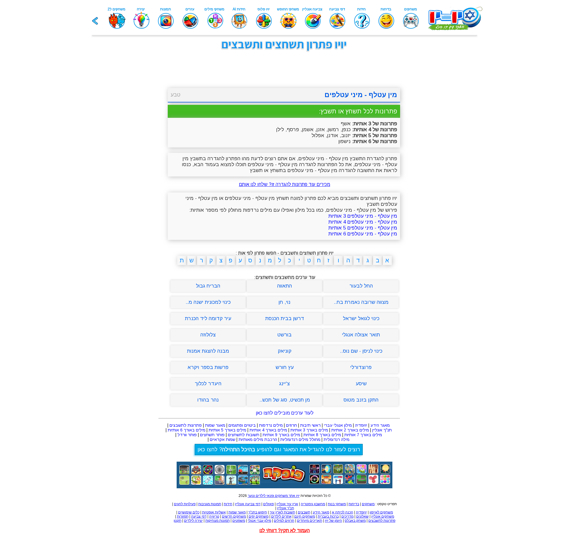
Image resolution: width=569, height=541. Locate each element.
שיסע (361, 383)
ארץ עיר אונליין (287, 504)
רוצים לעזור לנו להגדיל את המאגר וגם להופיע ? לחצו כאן (278, 449)
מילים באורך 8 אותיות (322, 434)
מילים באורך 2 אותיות (350, 430)
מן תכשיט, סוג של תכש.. (284, 400)
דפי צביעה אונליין (247, 504)
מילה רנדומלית (336, 439)
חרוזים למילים (284, 520)
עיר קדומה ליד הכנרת (208, 318)
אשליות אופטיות (214, 512)
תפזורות (182, 516)
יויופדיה (361, 425)
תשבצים (304, 512)
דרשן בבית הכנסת (284, 318)
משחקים (368, 504)
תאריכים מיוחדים (309, 520)
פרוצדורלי (361, 367)
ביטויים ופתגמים (242, 425)
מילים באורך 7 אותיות (363, 434)
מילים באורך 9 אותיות (281, 434)
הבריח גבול (208, 286)
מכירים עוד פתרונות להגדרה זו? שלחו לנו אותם (284, 184)
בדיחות (354, 504)
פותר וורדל (187, 434)
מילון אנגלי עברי (338, 425)
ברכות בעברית (328, 516)
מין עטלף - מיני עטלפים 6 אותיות (362, 234)
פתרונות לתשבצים (186, 425)
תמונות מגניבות (209, 504)
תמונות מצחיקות (217, 520)
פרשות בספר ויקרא (208, 367)
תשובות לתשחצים (243, 434)
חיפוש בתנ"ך (257, 512)
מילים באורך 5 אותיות (227, 430)
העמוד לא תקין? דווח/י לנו (284, 530)
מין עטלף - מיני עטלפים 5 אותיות (362, 228)
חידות (228, 504)
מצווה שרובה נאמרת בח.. (361, 302)
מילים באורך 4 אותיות (268, 430)
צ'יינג (284, 383)
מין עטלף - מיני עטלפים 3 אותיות (362, 216)
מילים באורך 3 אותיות (309, 430)
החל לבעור (361, 286)
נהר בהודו (208, 400)
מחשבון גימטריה (313, 504)
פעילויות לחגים (185, 504)
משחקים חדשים (234, 516)
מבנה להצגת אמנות (208, 351)
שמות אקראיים (222, 439)
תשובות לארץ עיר (282, 512)
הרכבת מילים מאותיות (258, 439)
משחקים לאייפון (381, 512)
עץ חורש (285, 367)
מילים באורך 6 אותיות (186, 430)
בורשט (284, 335)
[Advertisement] (136, 144)
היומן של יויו (333, 520)
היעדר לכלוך (208, 383)
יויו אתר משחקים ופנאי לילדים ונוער (274, 496)
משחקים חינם (304, 516)
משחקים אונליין (382, 516)
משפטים (238, 520)
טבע (175, 95)
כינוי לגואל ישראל (361, 318)
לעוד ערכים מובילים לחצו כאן (285, 412)
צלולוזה (208, 335)
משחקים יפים (258, 516)
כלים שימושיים (188, 512)
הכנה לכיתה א (342, 512)
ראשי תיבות (310, 425)
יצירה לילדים (193, 520)
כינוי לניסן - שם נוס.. (361, 351)
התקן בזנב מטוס (360, 400)
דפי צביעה (199, 516)
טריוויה (214, 516)
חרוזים (291, 425)
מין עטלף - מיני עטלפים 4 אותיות (362, 222)
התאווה (284, 286)
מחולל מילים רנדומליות (300, 439)
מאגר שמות (215, 425)
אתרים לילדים (281, 516)
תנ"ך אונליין (382, 430)
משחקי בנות (337, 504)
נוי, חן (284, 302)
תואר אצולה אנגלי (361, 335)
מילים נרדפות (271, 425)
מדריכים (347, 516)
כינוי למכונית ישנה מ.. (208, 302)
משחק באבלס (355, 520)
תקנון (177, 520)
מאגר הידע (380, 425)
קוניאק (284, 351)
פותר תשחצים (212, 434)
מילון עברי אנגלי (259, 520)
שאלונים (362, 516)
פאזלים (268, 504)
